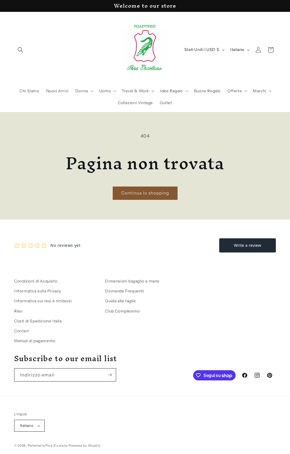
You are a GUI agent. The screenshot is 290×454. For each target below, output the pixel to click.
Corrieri (21, 330)
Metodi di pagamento (34, 340)
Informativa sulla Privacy (37, 291)
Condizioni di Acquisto (35, 281)
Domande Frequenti (124, 291)
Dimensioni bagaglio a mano (132, 281)
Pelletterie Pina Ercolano (48, 445)
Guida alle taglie (120, 300)
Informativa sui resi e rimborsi (43, 300)
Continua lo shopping (145, 193)
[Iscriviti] (109, 375)
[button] (20, 50)
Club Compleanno (122, 311)
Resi (18, 311)
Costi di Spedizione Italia (38, 321)
